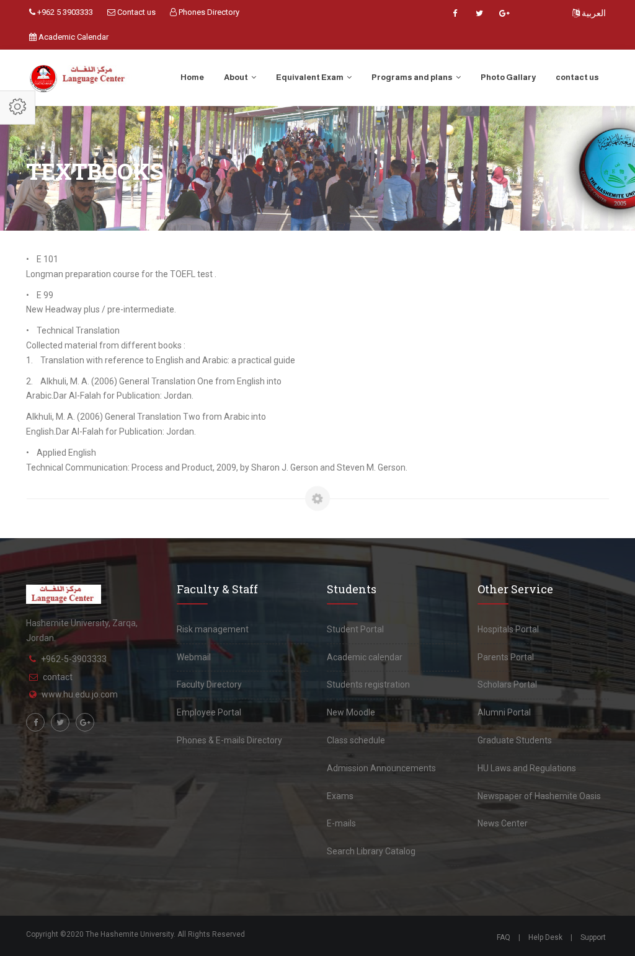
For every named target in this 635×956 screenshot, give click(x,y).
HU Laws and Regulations (526, 768)
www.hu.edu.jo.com (80, 694)
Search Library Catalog (371, 851)
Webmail (194, 657)
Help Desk (545, 937)
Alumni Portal (504, 712)
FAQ (503, 937)
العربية (593, 13)
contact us (577, 77)
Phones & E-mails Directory (229, 740)
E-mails (341, 823)
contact (58, 677)
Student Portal (355, 629)
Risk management (213, 629)
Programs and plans (412, 77)
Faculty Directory (209, 684)
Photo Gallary (508, 77)
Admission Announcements (381, 768)
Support (593, 937)
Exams (340, 796)
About (236, 77)
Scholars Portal (507, 684)
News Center (502, 823)
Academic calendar (364, 657)
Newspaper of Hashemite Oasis (539, 796)
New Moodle (351, 712)
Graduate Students (514, 740)
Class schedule (356, 740)
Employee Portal (209, 712)
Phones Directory (208, 12)
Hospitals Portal (508, 629)
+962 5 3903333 (64, 12)
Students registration (368, 684)
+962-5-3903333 (74, 659)
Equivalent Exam (310, 77)
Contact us (135, 12)
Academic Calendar (73, 37)
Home (192, 77)
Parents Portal (505, 657)
